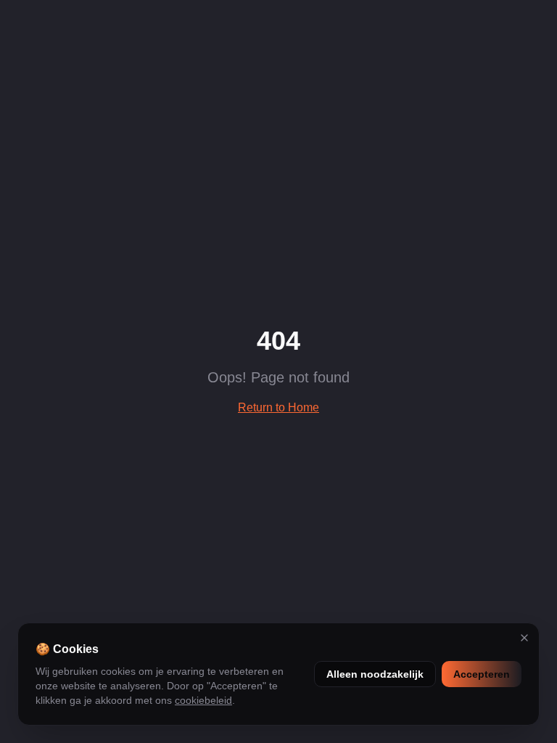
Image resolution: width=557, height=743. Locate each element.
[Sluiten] (524, 638)
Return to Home (278, 407)
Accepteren (481, 674)
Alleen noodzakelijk (375, 674)
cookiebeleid (203, 700)
